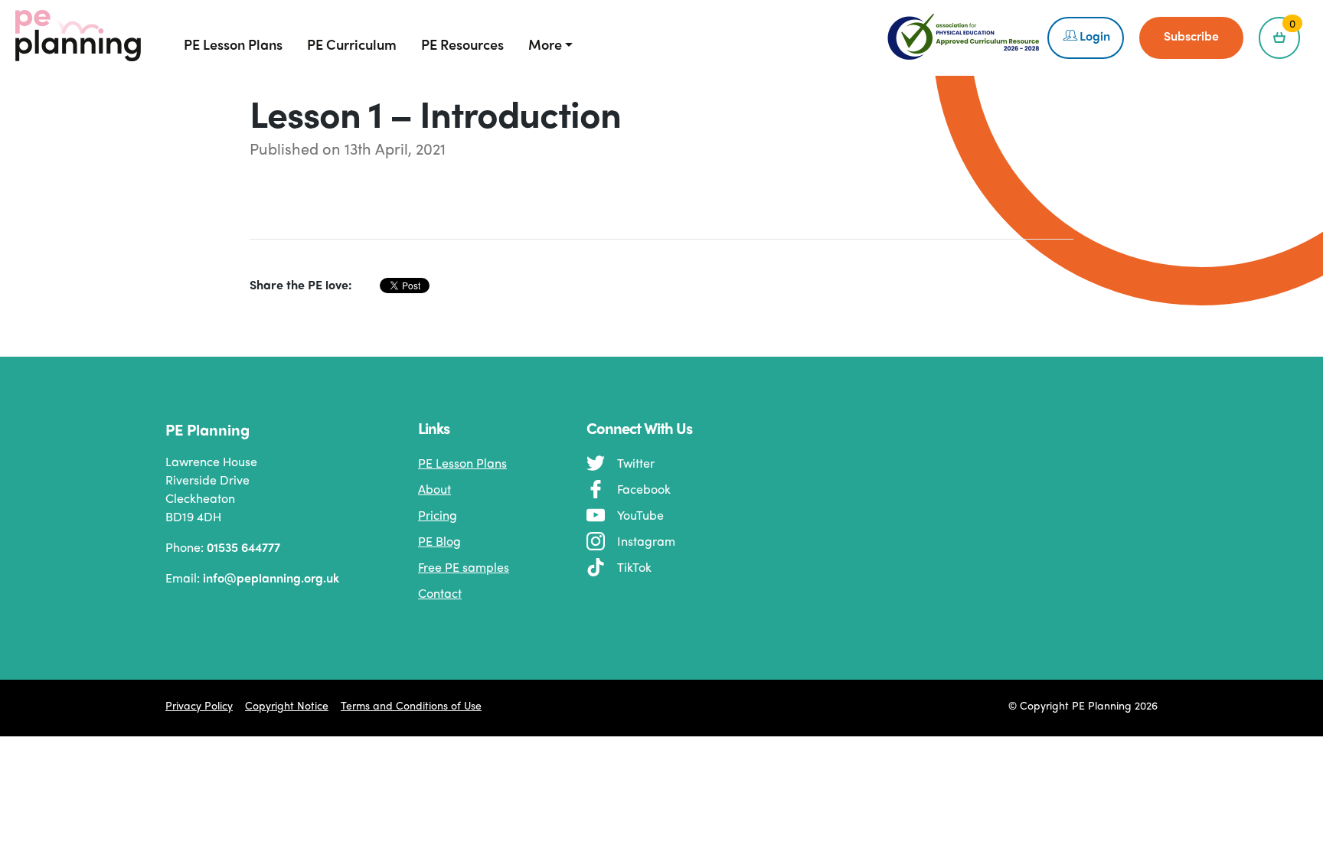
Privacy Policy (199, 705)
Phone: (222, 547)
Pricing (437, 515)
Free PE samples (463, 567)
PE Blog (439, 541)
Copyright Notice (286, 705)
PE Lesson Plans (462, 463)
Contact (440, 593)
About (434, 489)
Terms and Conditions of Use (411, 705)
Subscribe (1191, 35)
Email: (240, 577)
